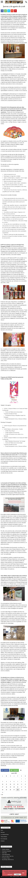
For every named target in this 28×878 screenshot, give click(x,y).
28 (17, 789)
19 (10, 787)
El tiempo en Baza (6, 857)
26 (10, 789)
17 (2, 787)
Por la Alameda (4, 838)
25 (6, 789)
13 (14, 784)
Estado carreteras (5, 849)
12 (10, 784)
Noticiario (3, 832)
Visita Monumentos (6, 854)
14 (17, 784)
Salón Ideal (4, 852)
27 (14, 789)
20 (14, 787)
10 (2, 784)
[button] (25, 2)
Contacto (2, 841)
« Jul (2, 794)
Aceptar (17, 874)
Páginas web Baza (23, 876)
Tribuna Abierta (4, 836)
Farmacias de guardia (6, 851)
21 (17, 787)
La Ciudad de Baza (5, 834)
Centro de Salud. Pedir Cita (7, 856)
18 (6, 787)
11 (6, 784)
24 (2, 789)
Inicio (2, 830)
